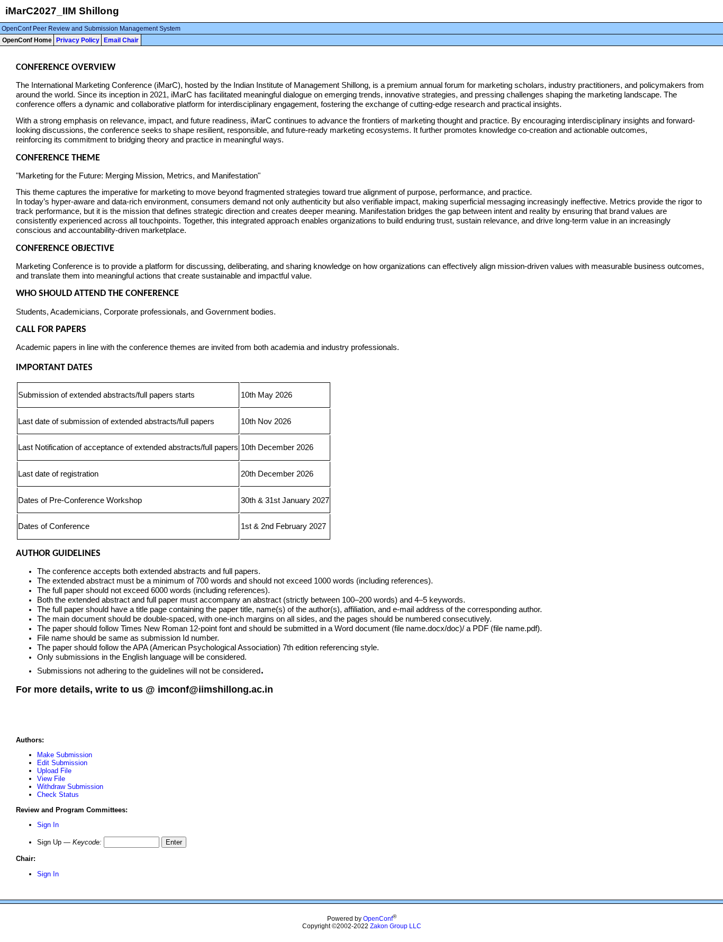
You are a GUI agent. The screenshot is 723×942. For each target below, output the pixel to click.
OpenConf (378, 918)
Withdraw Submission (70, 787)
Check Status (58, 795)
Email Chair (121, 40)
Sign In (48, 825)
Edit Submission (62, 763)
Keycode (86, 842)
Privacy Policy (78, 40)
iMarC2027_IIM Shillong (62, 10)
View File (51, 779)
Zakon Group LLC (395, 926)
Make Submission (64, 755)
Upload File (54, 771)
